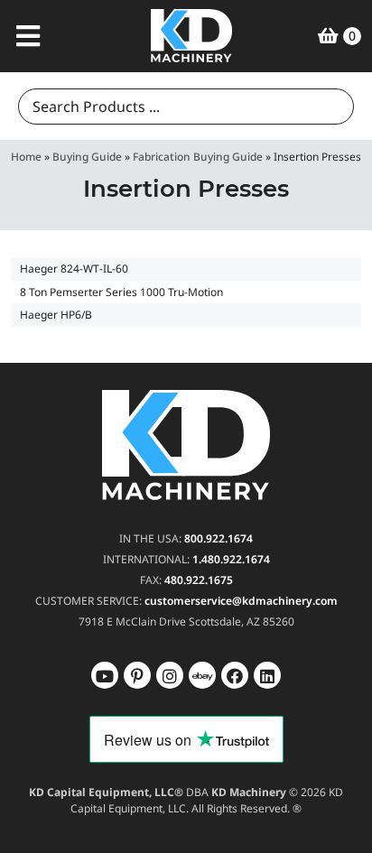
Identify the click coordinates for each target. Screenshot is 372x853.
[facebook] (267, 675)
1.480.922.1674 (231, 559)
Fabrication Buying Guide (198, 156)
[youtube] (104, 675)
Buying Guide (87, 156)
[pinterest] (169, 675)
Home (26, 156)
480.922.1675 (198, 580)
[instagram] (202, 675)
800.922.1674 (218, 538)
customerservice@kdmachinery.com (241, 600)
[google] (137, 675)
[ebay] (234, 675)
